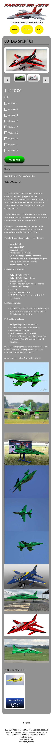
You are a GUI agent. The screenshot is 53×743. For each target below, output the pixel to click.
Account (27, 29)
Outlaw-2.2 (13, 144)
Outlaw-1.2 (13, 115)
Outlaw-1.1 (13, 109)
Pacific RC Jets (23, 730)
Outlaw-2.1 (13, 139)
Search (26, 722)
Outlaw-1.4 (13, 127)
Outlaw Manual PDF (12, 182)
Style (6, 97)
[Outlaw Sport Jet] (20, 78)
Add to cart (14, 160)
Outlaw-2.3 (13, 150)
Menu (14, 29)
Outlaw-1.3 (13, 121)
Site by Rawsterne (26, 739)
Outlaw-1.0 (13, 103)
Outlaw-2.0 (13, 133)
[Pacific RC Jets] (26, 22)
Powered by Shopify (26, 742)
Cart (39, 29)
